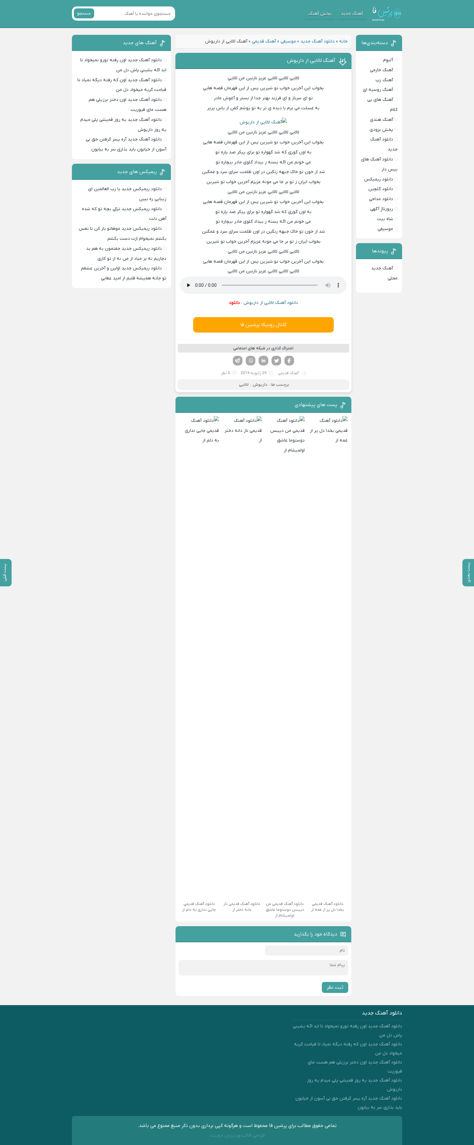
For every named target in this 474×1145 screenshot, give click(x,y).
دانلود (234, 303)
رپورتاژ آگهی (381, 209)
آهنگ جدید (352, 14)
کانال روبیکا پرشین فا (263, 325)
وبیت (215, 1135)
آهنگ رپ (384, 80)
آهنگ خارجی (381, 70)
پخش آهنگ (319, 14)
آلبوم (388, 60)
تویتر (276, 360)
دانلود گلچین (380, 189)
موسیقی (288, 41)
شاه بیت (385, 219)
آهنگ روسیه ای (378, 90)
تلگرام (237, 360)
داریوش (260, 384)
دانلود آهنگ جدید (318, 41)
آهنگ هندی (381, 120)
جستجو (84, 13)
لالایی (244, 384)
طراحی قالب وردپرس (244, 1135)
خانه (343, 41)
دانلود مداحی (381, 199)
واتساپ (250, 360)
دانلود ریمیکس (378, 179)
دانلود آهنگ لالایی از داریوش (270, 303)
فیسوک (289, 360)
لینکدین (263, 360)
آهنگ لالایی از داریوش (311, 60)
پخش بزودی (381, 130)
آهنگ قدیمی (264, 41)
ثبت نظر (335, 987)
